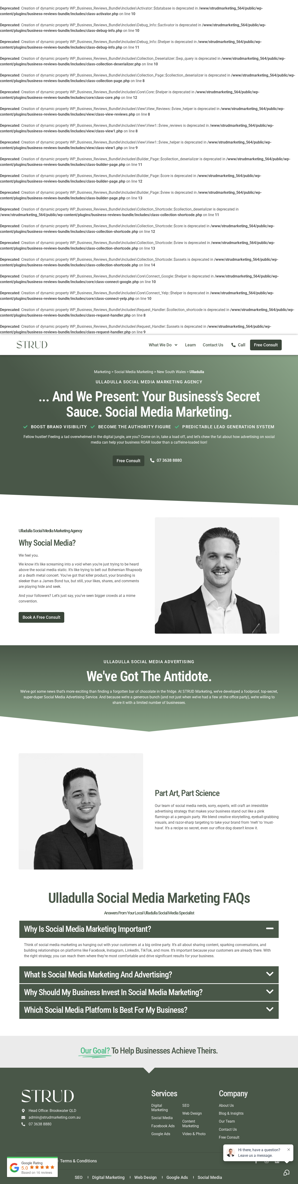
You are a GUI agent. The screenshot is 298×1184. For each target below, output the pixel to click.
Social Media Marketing (133, 372)
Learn (190, 344)
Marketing (102, 372)
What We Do (160, 344)
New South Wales (171, 372)
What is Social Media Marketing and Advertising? (98, 975)
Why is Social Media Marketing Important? (87, 929)
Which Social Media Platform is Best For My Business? (105, 1010)
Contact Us (213, 344)
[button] (149, 929)
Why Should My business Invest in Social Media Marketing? (113, 992)
